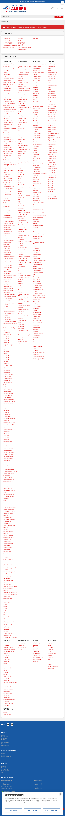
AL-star (20, 178)
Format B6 (6, 680)
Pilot (19, 285)
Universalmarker (7, 153)
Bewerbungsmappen (9, 649)
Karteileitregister (8, 286)
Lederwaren (21, 231)
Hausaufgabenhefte (38, 72)
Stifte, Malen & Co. (38, 163)
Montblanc (21, 254)
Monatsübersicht (52, 72)
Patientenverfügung (8, 107)
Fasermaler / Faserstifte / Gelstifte (40, 174)
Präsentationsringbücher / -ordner (10, 303)
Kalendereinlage (52, 106)
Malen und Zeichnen (23, 235)
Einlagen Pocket (52, 156)
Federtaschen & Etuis (39, 352)
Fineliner (35, 177)
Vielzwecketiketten (8, 456)
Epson (5, 610)
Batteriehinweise (5, 770)
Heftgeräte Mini (7, 229)
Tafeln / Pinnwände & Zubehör (9, 526)
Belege (5, 72)
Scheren (5, 503)
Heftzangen (6, 234)
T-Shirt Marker (7, 160)
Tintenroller (6, 133)
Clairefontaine (37, 133)
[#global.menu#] (62, 8)
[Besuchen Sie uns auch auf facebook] (8, 724)
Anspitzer (35, 207)
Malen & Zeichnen (8, 189)
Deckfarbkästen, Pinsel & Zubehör (25, 242)
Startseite (3, 21)
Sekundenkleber (7, 441)
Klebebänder (36, 327)
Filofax (20, 93)
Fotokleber (6, 437)
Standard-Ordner (8, 290)
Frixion (5, 131)
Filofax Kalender (52, 129)
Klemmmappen (7, 267)
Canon (5, 606)
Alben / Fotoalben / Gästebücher (8, 694)
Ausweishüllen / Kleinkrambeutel (7, 218)
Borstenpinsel (36, 250)
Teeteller (50, 658)
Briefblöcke (6, 332)
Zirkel (34, 348)
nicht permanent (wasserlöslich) (8, 179)
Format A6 (6, 340)
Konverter (21, 218)
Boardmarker (6, 145)
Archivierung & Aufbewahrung (7, 193)
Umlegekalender (52, 121)
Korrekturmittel (7, 120)
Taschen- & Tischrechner (10, 592)
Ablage (5, 197)
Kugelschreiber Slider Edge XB (24, 299)
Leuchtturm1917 (22, 248)
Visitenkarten (7, 385)
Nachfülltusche (7, 147)
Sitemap (3, 758)
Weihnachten (7, 714)
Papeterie (50, 643)
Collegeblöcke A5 (37, 138)
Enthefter (6, 238)
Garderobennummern (9, 82)
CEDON (20, 64)
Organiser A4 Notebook (54, 133)
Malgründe (36, 221)
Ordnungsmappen (8, 265)
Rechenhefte (36, 108)
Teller (49, 660)
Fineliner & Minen (8, 170)
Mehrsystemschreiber (24, 187)
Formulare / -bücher (8, 64)
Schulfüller (36, 165)
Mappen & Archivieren (9, 258)
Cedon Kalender (52, 127)
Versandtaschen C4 (8, 482)
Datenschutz (4, 768)
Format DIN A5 (7, 357)
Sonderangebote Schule (39, 359)
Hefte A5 (35, 116)
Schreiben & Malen (38, 161)
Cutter (5, 500)
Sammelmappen (7, 280)
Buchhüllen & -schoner (39, 159)
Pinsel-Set (36, 246)
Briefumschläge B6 (8, 467)
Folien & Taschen (7, 517)
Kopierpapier (6, 387)
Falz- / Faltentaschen (9, 494)
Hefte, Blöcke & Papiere (39, 64)
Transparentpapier (8, 393)
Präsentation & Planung (9, 507)
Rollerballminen (22, 229)
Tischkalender (51, 91)
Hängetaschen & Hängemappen (8, 253)
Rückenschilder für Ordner (38, 290)
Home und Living (5, 745)
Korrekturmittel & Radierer (37, 265)
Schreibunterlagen (8, 326)
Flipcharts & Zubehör (9, 509)
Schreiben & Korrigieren (9, 109)
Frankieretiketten (8, 446)
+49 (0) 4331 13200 (7, 787)
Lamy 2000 (21, 128)
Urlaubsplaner (51, 93)
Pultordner (6, 269)
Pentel (20, 281)
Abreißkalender (52, 64)
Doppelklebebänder (8, 404)
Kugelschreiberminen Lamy (24, 163)
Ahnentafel (6, 643)
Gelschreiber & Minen (9, 168)
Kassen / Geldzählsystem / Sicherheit (10, 595)
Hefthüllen (36, 146)
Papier (34, 156)
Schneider (21, 292)
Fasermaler (36, 230)
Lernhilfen (35, 350)
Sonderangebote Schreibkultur (22, 342)
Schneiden (6, 498)
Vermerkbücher (52, 95)
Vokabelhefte (36, 85)
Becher (50, 664)
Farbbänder (6, 617)
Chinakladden (36, 68)
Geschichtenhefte (38, 106)
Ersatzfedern (21, 208)
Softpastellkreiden (38, 225)
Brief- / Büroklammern (9, 313)
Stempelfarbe (7, 539)
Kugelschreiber (7, 137)
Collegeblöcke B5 (37, 144)
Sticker (20, 649)
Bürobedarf (4, 735)
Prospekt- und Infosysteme (7, 522)
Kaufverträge (7, 90)
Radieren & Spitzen (38, 268)
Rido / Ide (50, 187)
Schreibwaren (4, 736)
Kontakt (3, 755)
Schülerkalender (52, 74)
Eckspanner (6, 263)
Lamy (19, 322)
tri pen (20, 193)
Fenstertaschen (7, 477)
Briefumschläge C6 (8, 469)
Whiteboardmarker (8, 186)
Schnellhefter (7, 242)
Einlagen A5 (51, 148)
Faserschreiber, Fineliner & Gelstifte (10, 165)
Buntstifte (36, 198)
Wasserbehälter (37, 254)
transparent (36, 154)
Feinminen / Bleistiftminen (22, 79)
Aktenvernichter (7, 562)
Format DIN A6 (7, 355)
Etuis (19, 233)
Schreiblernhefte (37, 100)
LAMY (19, 112)
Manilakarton (36, 304)
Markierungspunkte (8, 452)
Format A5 (6, 338)
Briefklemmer (7, 317)
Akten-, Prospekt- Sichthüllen (8, 205)
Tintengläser (21, 225)
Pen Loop (20, 252)
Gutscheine (6, 74)
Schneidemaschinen (8, 505)
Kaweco (20, 97)
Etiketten (5, 444)
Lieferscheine (7, 99)
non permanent (37, 184)
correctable (6, 182)
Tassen (50, 655)
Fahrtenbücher (7, 80)
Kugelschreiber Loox (23, 309)
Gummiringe (6, 463)
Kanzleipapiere (37, 66)
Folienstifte (6, 174)
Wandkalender (52, 97)
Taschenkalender (52, 85)
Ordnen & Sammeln (38, 272)
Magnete (5, 529)
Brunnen (5, 347)
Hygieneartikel (7, 635)
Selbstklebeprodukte (9, 423)
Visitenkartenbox (8, 203)
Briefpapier (6, 645)
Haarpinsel (36, 252)
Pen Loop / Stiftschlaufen (10, 682)
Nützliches (36, 354)
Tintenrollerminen (8, 135)
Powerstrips (6, 416)
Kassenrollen (6, 380)
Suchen (59, 17)
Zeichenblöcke (37, 262)
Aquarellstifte (36, 200)
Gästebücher (7, 697)
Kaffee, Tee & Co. (8, 627)
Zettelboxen (6, 691)
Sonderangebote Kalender (52, 199)
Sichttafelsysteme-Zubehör (8, 532)
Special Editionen (23, 114)
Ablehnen (13, 810)
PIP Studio (50, 647)
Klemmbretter (7, 271)
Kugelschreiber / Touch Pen (24, 67)
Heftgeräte (6, 227)
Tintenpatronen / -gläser (24, 262)
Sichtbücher (6, 273)
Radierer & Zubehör (8, 124)
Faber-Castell (22, 70)
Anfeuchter (6, 460)
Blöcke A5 (35, 89)
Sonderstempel (7, 551)
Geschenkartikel (5, 742)
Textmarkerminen (23, 260)
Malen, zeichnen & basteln (38, 210)
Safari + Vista (21, 139)
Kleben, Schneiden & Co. (39, 215)
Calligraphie (6, 116)
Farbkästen (36, 248)
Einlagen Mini (51, 162)
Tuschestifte (36, 171)
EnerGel (20, 283)
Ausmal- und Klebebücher (36, 239)
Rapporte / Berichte (8, 101)
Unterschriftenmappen (9, 275)
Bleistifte (5, 126)
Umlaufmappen (7, 215)
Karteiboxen (36, 342)
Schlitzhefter (7, 248)
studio (20, 143)
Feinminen (36, 196)
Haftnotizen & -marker (9, 687)
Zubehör (5, 309)
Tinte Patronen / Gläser (24, 223)
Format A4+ (51, 179)
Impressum (3, 766)
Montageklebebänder (9, 418)
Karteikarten (6, 284)
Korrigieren (6, 118)
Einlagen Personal (52, 150)
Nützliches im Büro (8, 625)
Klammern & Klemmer (9, 256)
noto (19, 168)
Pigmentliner (6, 172)
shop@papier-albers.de (6, 788)
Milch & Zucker (52, 662)
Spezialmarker (7, 162)
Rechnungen (6, 93)
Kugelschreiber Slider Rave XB (24, 306)
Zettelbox (6, 364)
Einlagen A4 (51, 146)
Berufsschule (36, 337)
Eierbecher (51, 649)
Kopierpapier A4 (7, 391)
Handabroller (6, 406)
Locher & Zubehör (8, 223)
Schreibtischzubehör (9, 311)
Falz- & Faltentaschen (9, 490)
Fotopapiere (6, 372)
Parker (20, 264)
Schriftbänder (7, 574)
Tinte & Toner (7, 602)
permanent (6, 176)
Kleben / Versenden (8, 399)
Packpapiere (6, 465)
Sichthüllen (6, 213)
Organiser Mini (52, 144)
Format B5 (6, 342)
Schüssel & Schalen (53, 666)
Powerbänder (7, 414)
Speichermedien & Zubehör (8, 589)
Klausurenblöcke (37, 81)
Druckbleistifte (22, 105)
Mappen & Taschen (8, 535)
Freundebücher (22, 643)
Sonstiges (6, 629)
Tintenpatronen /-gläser (24, 107)
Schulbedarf (4, 738)
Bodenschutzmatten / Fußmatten (9, 622)
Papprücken (6, 492)
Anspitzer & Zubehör (8, 112)
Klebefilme (6, 408)
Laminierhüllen (7, 584)
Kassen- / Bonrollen (8, 374)
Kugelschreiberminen (9, 139)
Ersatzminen (21, 210)
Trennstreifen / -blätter (9, 296)
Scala (19, 141)
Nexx (19, 135)
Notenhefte (36, 83)
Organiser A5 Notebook (54, 138)
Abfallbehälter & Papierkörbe (7, 599)
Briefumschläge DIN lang (10, 471)
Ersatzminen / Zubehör (9, 128)
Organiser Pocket (52, 142)
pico (19, 160)
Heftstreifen (6, 292)
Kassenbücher (7, 88)
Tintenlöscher (22, 220)
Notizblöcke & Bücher (9, 366)
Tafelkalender (51, 81)
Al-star (20, 137)
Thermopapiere (7, 382)
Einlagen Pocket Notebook (52, 159)
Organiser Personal (53, 140)
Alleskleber (6, 435)
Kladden (5, 353)
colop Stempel (37, 643)
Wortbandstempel (38, 657)
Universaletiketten (8, 448)
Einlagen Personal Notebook (52, 153)
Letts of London (52, 164)
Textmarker (6, 184)
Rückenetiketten (7, 299)
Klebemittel (6, 431)
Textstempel (6, 549)
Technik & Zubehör (8, 560)
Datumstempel (7, 547)
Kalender (3, 739)
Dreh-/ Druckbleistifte (24, 195)
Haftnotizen (6, 351)
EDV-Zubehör (7, 578)
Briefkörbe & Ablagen (9, 221)
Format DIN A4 (7, 86)
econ (19, 155)
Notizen (5, 361)
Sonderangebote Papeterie (8, 704)
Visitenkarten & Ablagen (9, 328)
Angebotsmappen (8, 261)
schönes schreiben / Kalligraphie (23, 146)
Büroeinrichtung (7, 619)
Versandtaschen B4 (8, 479)
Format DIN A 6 (52, 78)
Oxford (35, 114)
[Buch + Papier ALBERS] (14, 8)
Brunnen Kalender (52, 100)
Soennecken (6, 349)
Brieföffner (6, 315)
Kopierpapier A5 (7, 389)
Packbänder (6, 410)
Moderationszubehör (9, 519)
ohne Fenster (7, 475)
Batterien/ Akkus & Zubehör (8, 565)
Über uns (3, 753)
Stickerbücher (22, 647)
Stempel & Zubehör (8, 537)
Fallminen (35, 194)
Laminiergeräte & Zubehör (8, 581)
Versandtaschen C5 (8, 473)
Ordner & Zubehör (8, 288)
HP (4, 612)
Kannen (50, 651)
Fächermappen (37, 277)
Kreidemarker (7, 155)
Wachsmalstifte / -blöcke (40, 234)
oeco (4, 484)
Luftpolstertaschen (8, 496)
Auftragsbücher (7, 70)
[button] (62, 2)
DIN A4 (35, 150)
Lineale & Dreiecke (38, 333)
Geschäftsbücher (8, 84)
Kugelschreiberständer (9, 321)
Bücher (5, 368)
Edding (5, 608)
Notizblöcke (6, 370)
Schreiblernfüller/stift (24, 149)
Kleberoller (6, 420)
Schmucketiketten (8, 454)
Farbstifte (6, 114)
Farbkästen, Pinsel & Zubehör (38, 243)
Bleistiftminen (22, 216)
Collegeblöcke (7, 334)
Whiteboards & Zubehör (9, 511)
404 (9, 21)
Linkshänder (36, 335)
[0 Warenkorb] (57, 8)
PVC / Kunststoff (37, 306)
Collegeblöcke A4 (37, 127)
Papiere (35, 223)
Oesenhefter (6, 244)
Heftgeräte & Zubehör (9, 225)
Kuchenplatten (52, 653)
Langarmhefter (7, 231)
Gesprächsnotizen (8, 689)
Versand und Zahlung (6, 756)
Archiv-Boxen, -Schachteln (7, 199)
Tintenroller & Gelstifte (24, 88)
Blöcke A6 (35, 95)
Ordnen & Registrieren (9, 191)
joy (19, 126)
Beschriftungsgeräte (9, 572)
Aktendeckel (6, 209)
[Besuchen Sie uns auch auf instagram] (12, 724)
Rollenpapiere (7, 376)
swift (19, 183)
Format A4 (6, 336)
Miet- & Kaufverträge (9, 103)
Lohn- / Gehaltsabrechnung (8, 77)
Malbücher (21, 645)
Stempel (3, 744)
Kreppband (6, 412)
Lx (18, 131)
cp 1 (19, 133)
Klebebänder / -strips (9, 401)
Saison (5, 712)
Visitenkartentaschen (9, 429)
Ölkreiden (35, 232)
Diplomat (20, 318)
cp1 (19, 199)
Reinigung (6, 631)
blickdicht (35, 152)
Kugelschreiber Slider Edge (24, 295)
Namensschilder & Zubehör (8, 514)
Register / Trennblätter (9, 294)
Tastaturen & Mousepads (10, 586)
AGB (2, 772)
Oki (4, 614)
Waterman (21, 311)
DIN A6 (49, 89)
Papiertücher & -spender (10, 637)
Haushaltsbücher (8, 95)
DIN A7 (49, 87)
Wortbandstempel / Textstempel (8, 544)
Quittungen (6, 105)
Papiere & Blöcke (7, 330)
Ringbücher (6, 250)
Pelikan (20, 269)
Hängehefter (6, 246)
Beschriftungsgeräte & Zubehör (9, 568)
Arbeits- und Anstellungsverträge (8, 67)
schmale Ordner (37, 287)
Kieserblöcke (36, 70)
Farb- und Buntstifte (23, 82)
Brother (5, 604)
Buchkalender (51, 66)
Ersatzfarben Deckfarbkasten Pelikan (39, 259)
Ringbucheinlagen (8, 345)
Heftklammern (7, 236)
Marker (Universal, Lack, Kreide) (10, 142)
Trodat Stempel (37, 651)
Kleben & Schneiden (38, 323)
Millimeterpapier (7, 395)
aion (19, 124)
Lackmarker (6, 158)
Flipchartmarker (7, 149)
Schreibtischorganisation (10, 323)
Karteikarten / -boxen (9, 282)
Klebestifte (6, 433)
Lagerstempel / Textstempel (37, 646)
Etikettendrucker (8, 576)
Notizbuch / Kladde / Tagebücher (8, 652)
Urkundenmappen (8, 647)
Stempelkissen (7, 541)
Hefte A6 (35, 123)
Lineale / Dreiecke (8, 122)
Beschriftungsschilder (9, 425)
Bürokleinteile (7, 319)
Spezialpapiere (7, 397)
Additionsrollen (7, 378)
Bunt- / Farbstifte (37, 236)
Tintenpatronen (22, 227)
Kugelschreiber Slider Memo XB (24, 302)
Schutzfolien (6, 427)
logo (19, 158)
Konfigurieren (32, 810)
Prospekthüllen (7, 211)
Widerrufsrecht (4, 769)
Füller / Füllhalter (22, 99)
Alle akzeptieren (51, 810)
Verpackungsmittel (8, 458)
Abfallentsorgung (8, 633)
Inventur (5, 97)
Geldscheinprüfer (8, 151)
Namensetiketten (8, 450)
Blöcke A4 (35, 87)
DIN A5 (35, 148)
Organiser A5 (51, 135)
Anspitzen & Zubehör (38, 213)
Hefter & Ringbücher (8, 240)
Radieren (35, 227)
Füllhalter (20, 84)
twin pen (20, 191)
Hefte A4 (35, 110)
